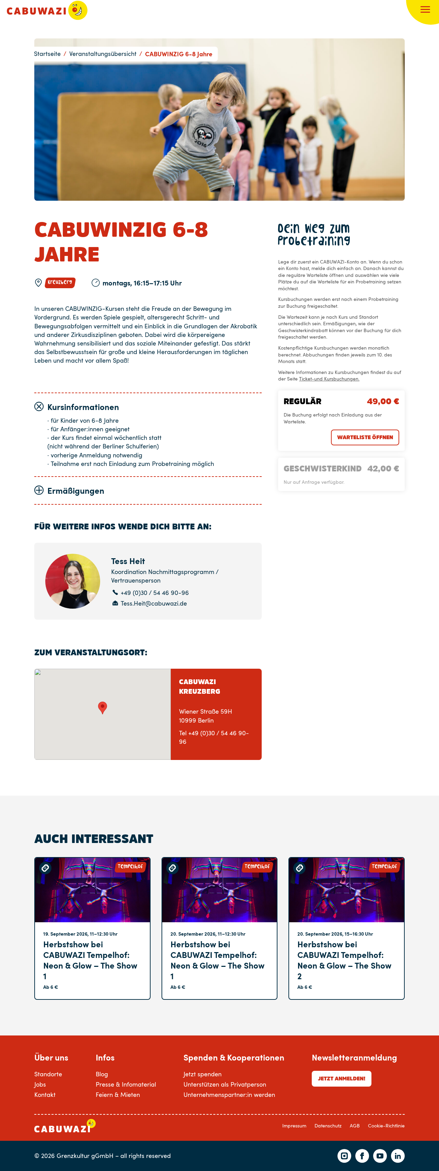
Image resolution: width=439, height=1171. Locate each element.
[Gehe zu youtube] (380, 1156)
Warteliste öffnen (365, 437)
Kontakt (45, 1094)
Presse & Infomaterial (126, 1084)
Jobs (40, 1084)
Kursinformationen (83, 406)
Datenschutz (328, 1125)
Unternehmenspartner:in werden (229, 1094)
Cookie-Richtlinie (386, 1125)
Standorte (48, 1074)
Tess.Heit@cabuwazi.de (154, 603)
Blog (102, 1074)
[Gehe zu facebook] (362, 1156)
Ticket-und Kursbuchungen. (329, 378)
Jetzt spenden (202, 1074)
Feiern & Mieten (118, 1094)
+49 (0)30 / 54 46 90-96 (155, 593)
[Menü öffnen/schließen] (425, 10)
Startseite (47, 53)
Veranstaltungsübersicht (103, 53)
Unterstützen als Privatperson (224, 1084)
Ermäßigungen (75, 490)
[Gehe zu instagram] (344, 1156)
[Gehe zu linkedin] (398, 1156)
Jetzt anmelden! (341, 1078)
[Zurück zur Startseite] (47, 10)
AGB (355, 1125)
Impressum (294, 1125)
